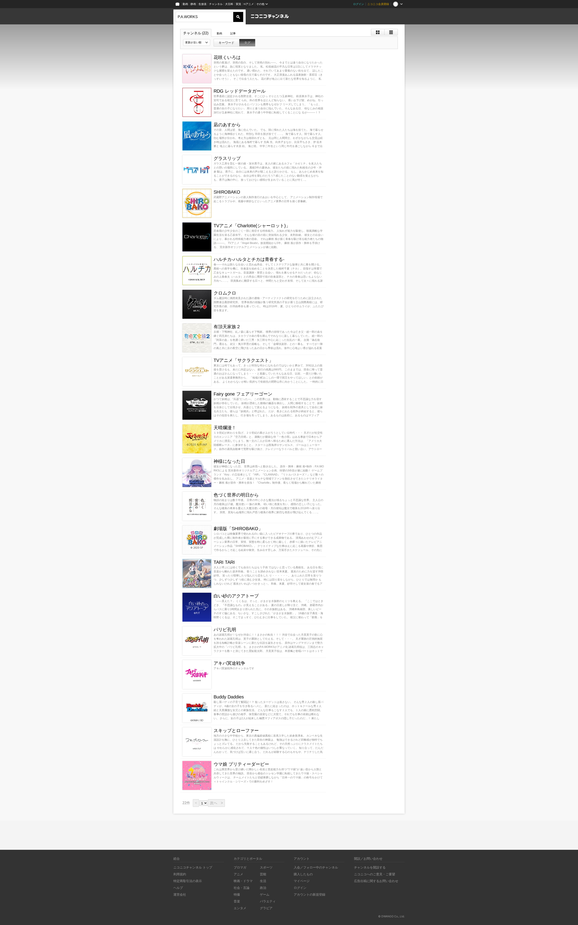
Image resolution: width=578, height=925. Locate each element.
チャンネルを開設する (370, 867)
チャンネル (216, 4)
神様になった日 (229, 461)
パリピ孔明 (225, 629)
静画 (193, 4)
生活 (263, 881)
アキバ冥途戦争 (229, 663)
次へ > (216, 803)
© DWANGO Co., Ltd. (391, 916)
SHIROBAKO (227, 192)
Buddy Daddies (229, 696)
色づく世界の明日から (236, 494)
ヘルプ (178, 888)
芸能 (263, 874)
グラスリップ (227, 158)
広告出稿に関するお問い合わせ (376, 881)
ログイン (358, 4)
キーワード (226, 42)
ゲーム (264, 894)
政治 (263, 888)
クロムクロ (225, 292)
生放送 (202, 4)
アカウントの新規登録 (309, 894)
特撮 (237, 894)
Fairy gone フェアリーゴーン (243, 393)
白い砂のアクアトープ (236, 595)
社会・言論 (241, 888)
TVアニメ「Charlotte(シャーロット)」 (252, 225)
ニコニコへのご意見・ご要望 (374, 874)
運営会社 (179, 894)
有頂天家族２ (227, 326)
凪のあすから (227, 124)
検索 (238, 17)
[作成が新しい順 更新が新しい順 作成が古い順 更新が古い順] (196, 42)
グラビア (266, 908)
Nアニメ (249, 4)
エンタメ (240, 908)
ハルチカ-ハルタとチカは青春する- (249, 259)
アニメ (238, 874)
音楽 (237, 901)
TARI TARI (224, 562)
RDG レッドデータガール (240, 91)
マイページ (302, 881)
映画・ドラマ (243, 881)
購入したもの (303, 874)
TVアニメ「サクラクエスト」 (243, 360)
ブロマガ (240, 867)
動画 (185, 4)
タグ (247, 42)
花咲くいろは (227, 57)
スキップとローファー (236, 730)
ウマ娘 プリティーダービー (241, 764)
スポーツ (266, 867)
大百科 (229, 4)
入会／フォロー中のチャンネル (316, 867)
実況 (238, 4)
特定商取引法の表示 (187, 881)
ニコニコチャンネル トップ (192, 867)
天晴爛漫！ (225, 427)
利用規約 (179, 874)
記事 (233, 33)
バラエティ (268, 901)
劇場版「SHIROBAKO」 (238, 528)
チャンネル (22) (195, 33)
